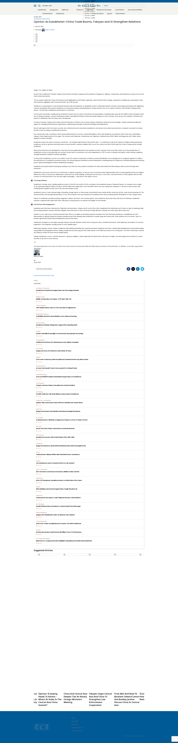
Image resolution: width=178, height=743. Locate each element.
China (52, 275)
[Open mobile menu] (35, 6)
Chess (37, 452)
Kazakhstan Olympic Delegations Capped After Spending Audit (56, 325)
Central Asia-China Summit (42, 19)
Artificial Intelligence (41, 512)
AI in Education (40, 383)
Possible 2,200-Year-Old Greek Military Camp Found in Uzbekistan (57, 394)
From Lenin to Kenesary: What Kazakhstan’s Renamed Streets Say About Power (62, 359)
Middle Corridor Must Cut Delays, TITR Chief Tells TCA (53, 299)
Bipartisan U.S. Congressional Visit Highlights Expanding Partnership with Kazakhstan (64, 541)
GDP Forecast (39, 435)
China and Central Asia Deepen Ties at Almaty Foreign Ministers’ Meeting (75, 698)
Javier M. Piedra (49, 30)
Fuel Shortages (40, 504)
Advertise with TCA (77, 727)
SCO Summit (39, 348)
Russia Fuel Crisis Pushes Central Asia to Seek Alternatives (55, 428)
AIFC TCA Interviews (41, 469)
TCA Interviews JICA (41, 521)
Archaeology (39, 392)
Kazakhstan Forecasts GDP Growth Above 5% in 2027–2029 (55, 437)
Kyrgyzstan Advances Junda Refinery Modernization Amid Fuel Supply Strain (61, 446)
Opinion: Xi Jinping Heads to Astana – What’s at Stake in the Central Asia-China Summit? (49, 699)
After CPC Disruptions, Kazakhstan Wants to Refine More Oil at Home (59, 480)
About (73, 718)
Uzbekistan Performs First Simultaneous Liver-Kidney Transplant (57, 342)
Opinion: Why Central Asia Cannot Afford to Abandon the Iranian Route (59, 402)
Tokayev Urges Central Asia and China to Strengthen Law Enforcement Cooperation (100, 699)
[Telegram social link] (142, 269)
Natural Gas (39, 495)
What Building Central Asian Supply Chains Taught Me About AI (56, 489)
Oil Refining (39, 478)
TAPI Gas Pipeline (41, 305)
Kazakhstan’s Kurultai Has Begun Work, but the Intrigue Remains (57, 290)
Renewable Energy (41, 374)
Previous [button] (32, 631)
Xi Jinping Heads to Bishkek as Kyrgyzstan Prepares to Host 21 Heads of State (61, 420)
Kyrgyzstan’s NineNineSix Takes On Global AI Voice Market (55, 515)
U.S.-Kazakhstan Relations (43, 538)
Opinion (38, 357)
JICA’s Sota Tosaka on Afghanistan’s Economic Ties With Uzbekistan (58, 523)
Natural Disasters (40, 366)
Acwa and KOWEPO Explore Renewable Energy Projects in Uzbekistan (58, 377)
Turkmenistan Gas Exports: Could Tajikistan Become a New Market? (58, 497)
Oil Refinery (39, 443)
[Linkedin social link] (138, 269)
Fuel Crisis (39, 426)
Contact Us (74, 724)
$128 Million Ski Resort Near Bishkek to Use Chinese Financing (56, 316)
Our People (74, 721)
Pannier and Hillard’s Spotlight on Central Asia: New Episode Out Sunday (59, 333)
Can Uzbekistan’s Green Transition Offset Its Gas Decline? (55, 463)
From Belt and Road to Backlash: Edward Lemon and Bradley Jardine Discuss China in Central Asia (126, 699)
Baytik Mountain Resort (42, 314)
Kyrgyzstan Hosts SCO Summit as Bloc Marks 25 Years (53, 351)
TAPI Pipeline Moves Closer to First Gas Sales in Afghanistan (56, 307)
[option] (101, 631)
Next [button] (146, 631)
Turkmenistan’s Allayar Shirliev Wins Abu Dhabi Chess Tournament (58, 454)
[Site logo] (89, 5)
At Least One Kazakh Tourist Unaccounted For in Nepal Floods (56, 368)
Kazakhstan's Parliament (42, 288)
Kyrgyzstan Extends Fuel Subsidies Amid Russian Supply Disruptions (58, 411)
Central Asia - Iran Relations (43, 400)
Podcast (38, 331)
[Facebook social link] (128, 269)
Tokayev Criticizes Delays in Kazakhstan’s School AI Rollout (55, 385)
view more (37, 283)
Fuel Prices (39, 409)
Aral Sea (38, 530)
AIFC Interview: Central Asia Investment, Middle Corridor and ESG (57, 471)
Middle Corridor (40, 297)
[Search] (39, 6)
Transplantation (40, 340)
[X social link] (133, 269)
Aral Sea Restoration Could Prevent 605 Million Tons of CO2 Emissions (58, 532)
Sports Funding (40, 323)
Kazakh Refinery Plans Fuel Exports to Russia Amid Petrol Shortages (58, 506)
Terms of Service (76, 731)
